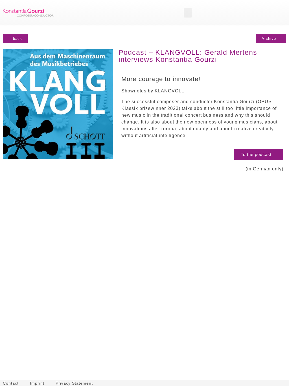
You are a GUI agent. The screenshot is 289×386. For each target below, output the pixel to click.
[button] (188, 13)
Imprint (37, 383)
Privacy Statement (74, 383)
